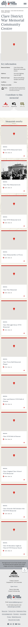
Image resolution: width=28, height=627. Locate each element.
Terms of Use (12, 611)
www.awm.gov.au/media (14, 606)
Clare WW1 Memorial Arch (12, 220)
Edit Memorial (5, 106)
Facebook (8, 624)
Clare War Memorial (10, 290)
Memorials (7, 10)
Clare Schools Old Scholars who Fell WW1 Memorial (14, 510)
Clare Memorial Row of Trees (13, 255)
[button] (25, 3)
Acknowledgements (7, 614)
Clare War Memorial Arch (11, 185)
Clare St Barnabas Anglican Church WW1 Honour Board (12, 547)
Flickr (19, 624)
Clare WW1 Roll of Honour (12, 436)
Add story (22, 106)
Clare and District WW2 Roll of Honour (13, 400)
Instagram (13, 624)
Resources (4, 611)
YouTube (16, 624)
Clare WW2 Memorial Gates (12, 150)
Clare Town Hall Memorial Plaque (12, 363)
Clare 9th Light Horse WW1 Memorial (12, 326)
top (24, 571)
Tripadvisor (11, 624)
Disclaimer (16, 614)
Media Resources (16, 617)
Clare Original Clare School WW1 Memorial (12, 472)
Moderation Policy (21, 611)
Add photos (14, 106)
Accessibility (23, 614)
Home (2, 10)
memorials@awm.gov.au (15, 602)
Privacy (9, 617)
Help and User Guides (14, 620)
